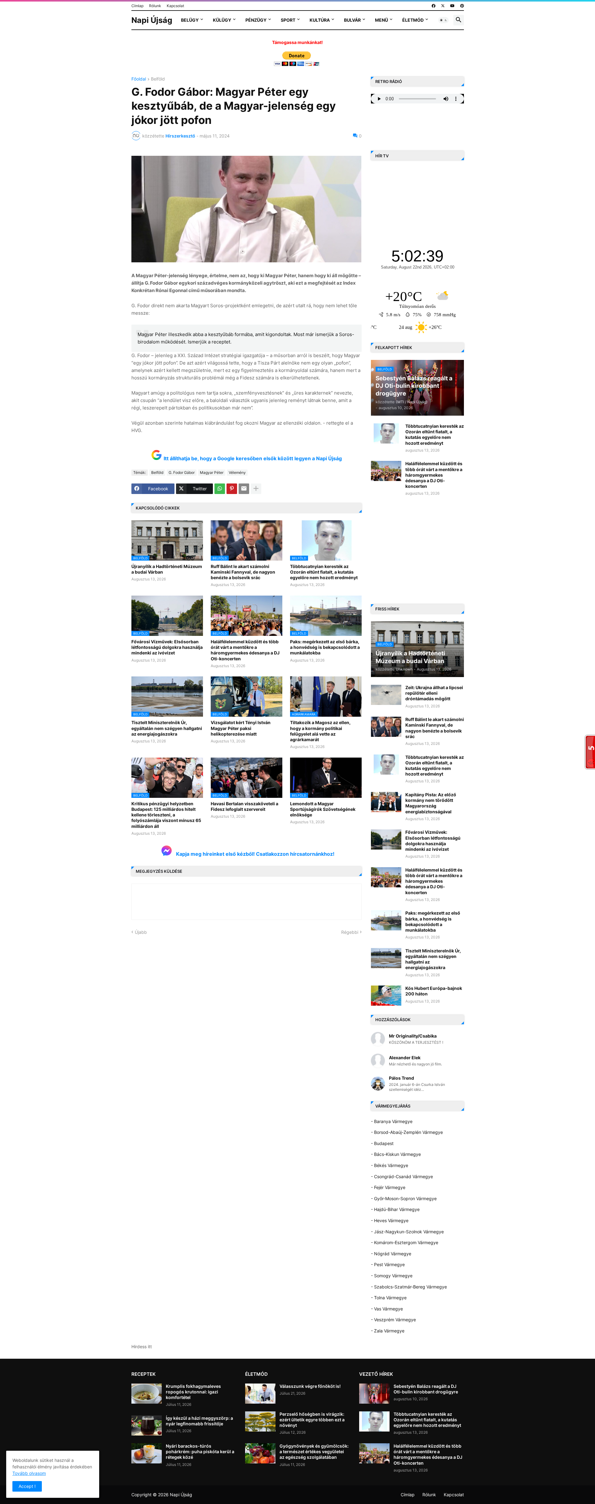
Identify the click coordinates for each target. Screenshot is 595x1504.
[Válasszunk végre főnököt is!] (260, 1394)
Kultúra (320, 20)
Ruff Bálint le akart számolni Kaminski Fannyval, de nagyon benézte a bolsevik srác (243, 572)
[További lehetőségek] (256, 488)
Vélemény (237, 472)
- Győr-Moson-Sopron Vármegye (404, 1198)
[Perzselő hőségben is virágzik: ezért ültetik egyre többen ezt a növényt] (260, 1421)
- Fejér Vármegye (388, 1187)
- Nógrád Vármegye (391, 1253)
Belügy (190, 20)
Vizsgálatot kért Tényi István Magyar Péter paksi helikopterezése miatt (241, 728)
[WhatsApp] (219, 488)
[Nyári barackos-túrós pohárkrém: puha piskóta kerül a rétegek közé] (146, 1453)
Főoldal (138, 79)
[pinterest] (462, 6)
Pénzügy (256, 20)
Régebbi (349, 932)
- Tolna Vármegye (389, 1297)
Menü (381, 20)
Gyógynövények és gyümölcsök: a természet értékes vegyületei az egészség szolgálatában (314, 1451)
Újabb (141, 932)
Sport (288, 20)
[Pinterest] (232, 488)
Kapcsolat (175, 5)
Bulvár (352, 20)
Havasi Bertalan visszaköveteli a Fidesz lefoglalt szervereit (244, 806)
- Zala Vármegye (387, 1330)
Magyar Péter (211, 472)
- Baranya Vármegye (391, 1121)
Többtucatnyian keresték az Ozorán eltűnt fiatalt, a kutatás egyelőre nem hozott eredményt (324, 572)
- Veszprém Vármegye (393, 1319)
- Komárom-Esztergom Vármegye (404, 1242)
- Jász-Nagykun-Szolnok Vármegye (407, 1231)
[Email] (244, 488)
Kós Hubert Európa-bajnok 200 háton (433, 991)
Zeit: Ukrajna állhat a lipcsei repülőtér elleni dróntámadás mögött (434, 693)
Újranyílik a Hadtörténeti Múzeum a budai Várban (166, 569)
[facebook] (433, 6)
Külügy (222, 20)
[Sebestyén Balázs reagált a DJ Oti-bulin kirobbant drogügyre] (374, 1394)
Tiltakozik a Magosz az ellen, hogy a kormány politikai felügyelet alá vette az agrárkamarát (320, 731)
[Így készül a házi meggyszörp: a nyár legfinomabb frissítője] (146, 1425)
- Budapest (382, 1143)
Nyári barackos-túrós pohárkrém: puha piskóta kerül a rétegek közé (200, 1451)
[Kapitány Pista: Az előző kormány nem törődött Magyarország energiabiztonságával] (386, 802)
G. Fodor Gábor (182, 472)
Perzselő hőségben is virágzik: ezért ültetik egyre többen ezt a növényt (312, 1419)
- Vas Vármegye (387, 1308)
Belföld (158, 79)
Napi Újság (151, 20)
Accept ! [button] (27, 1486)
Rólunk (155, 5)
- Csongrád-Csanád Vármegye (402, 1176)
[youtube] (452, 6)
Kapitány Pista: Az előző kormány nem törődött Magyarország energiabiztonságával (430, 803)
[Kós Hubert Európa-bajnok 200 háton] (386, 996)
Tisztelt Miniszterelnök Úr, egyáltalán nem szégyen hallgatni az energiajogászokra (166, 728)
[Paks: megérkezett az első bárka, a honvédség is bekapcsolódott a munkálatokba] (386, 920)
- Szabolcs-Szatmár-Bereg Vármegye (409, 1286)
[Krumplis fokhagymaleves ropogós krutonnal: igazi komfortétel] (146, 1394)
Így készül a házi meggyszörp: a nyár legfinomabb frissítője (199, 1420)
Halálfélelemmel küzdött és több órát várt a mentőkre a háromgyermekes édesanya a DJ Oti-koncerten (245, 650)
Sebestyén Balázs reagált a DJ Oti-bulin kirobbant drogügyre (426, 1389)
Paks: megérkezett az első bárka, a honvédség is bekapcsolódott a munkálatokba (325, 647)
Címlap (137, 5)
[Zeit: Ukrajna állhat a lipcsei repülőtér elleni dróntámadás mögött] (386, 695)
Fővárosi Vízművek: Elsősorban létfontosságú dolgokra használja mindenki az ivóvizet (167, 647)
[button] (443, 20)
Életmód (413, 20)
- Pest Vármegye (388, 1264)
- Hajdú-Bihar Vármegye (395, 1209)
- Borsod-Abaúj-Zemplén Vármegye (407, 1132)
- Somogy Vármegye (391, 1275)
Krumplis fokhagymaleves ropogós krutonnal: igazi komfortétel (193, 1392)
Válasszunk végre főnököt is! (310, 1386)
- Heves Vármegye (389, 1220)
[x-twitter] (443, 6)
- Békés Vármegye (389, 1165)
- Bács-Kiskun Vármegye (396, 1154)
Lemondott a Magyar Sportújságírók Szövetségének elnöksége (322, 809)
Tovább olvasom (29, 1473)
